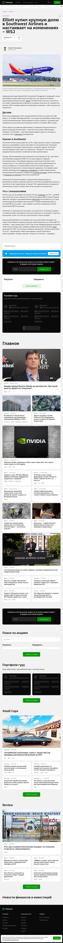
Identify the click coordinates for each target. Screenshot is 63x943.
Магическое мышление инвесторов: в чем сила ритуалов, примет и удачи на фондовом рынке (15, 494)
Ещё (36, 2)
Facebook (23, 923)
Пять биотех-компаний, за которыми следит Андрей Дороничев (14, 875)
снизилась (41, 195)
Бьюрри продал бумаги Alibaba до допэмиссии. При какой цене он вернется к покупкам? (30, 387)
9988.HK (10, 481)
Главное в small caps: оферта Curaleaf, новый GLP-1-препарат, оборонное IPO (46, 582)
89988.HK (7, 422)
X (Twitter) (24, 925)
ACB (46, 772)
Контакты (5, 923)
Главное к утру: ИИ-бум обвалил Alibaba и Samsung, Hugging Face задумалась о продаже (16, 477)
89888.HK (18, 422)
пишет (28, 101)
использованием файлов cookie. (10, 940)
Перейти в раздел (31, 654)
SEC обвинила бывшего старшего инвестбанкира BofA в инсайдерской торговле (46, 595)
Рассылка (5, 928)
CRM (10, 467)
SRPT (9, 772)
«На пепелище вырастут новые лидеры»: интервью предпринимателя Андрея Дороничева (31, 571)
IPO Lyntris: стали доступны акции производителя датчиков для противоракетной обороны (46, 782)
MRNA (6, 599)
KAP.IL (5, 852)
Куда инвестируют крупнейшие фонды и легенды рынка (23, 669)
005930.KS (18, 481)
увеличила (36, 199)
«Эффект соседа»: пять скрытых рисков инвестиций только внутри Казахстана (46, 862)
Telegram (23, 917)
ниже (55, 227)
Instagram (24, 928)
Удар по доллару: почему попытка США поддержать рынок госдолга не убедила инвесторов (44, 418)
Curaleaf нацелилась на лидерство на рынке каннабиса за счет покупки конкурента (46, 768)
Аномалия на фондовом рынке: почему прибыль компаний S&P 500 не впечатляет (46, 875)
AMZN (35, 879)
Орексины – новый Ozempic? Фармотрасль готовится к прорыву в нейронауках (45, 525)
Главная (4, 11)
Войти (57, 2)
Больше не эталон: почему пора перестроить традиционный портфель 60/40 (16, 862)
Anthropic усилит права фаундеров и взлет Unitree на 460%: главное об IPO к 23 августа (45, 477)
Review (35, 413)
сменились (19, 134)
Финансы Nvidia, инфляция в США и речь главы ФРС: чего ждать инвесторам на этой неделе (28, 463)
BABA (5, 392)
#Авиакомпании (9, 246)
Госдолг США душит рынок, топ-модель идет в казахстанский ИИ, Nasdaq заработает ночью (16, 595)
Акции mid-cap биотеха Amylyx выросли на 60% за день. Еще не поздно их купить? (16, 782)
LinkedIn (23, 931)
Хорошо (57, 938)
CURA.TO (36, 772)
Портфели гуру (13, 665)
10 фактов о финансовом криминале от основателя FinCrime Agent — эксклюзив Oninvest (14, 526)
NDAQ (5, 499)
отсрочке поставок (40, 172)
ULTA (13, 467)
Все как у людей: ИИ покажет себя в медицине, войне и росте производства (16, 582)
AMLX (5, 787)
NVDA (5, 467)
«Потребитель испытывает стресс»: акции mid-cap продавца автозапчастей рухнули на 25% (27, 753)
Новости (18, 2)
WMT (9, 758)
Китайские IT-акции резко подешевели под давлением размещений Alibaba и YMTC (15, 417)
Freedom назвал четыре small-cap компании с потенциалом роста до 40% (15, 768)
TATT (5, 772)
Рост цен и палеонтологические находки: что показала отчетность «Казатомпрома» (29, 848)
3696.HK (6, 879)
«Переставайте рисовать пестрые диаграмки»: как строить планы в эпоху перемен (46, 493)
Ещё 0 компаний (31, 286)
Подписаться (53, 253)
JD (9, 392)
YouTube (23, 920)
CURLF (42, 772)
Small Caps (36, 578)
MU (10, 599)
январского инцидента (29, 170)
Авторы (4, 920)
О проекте (5, 917)
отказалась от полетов (12, 175)
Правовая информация (9, 925)
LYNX (42, 483)
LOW (13, 758)
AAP (5, 758)
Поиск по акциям (28, 2)
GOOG (40, 879)
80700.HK (25, 422)
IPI (13, 772)
